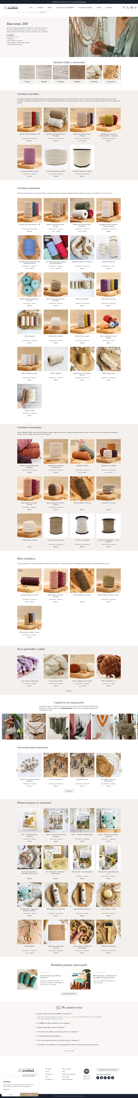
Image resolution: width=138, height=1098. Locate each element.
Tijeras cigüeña (29, 946)
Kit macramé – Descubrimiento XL (108, 872)
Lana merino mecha (56, 681)
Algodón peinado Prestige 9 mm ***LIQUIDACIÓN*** (29, 262)
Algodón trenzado (82, 465)
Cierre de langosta (56, 779)
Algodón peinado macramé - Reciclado (82, 225)
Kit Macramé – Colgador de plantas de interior (29, 910)
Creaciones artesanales (32, 12)
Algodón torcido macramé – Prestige (82, 135)
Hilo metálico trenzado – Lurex (108, 595)
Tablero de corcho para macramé (56, 947)
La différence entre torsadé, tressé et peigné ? (54, 1023)
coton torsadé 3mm (69, 1017)
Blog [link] (63, 1071)
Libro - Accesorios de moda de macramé (56, 835)
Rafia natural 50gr (108, 373)
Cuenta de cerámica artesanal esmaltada (29, 780)
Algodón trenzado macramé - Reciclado (29, 466)
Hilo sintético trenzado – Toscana (29, 503)
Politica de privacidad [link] (68, 1074)
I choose (10, 1094)
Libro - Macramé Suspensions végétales (108, 835)
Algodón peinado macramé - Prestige (55, 225)
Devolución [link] (48, 1074)
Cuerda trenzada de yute (56, 540)
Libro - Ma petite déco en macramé (29, 835)
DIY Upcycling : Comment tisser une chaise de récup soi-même (105, 977)
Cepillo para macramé (108, 946)
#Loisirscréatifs (44, 972)
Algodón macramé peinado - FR (29, 224)
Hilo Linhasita (29, 336)
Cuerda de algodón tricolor (29, 171)
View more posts (69, 994)
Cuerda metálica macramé (29, 595)
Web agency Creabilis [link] (71, 1096)
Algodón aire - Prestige (108, 465)
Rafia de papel (29, 410)
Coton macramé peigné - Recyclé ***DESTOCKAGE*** (56, 262)
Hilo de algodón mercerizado (82, 681)
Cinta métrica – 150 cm (108, 909)
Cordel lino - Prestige (109, 503)
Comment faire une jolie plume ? (49, 1036)
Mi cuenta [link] (48, 1069)
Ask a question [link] (69, 1051)
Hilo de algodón (55, 373)
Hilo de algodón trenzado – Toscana (56, 503)
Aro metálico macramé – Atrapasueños (108, 780)
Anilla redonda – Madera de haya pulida (82, 947)
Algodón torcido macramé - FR (29, 134)
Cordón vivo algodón (82, 540)
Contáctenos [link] (49, 1079)
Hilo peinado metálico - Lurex (29, 632)
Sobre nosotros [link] (66, 1069)
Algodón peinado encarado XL (82, 262)
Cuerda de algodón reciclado (82, 171)
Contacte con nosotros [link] (108, 1070)
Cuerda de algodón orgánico (55, 171)
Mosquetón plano (82, 779)
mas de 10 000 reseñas (79, 2)
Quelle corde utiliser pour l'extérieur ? (51, 1027)
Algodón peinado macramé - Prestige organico (108, 225)
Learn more (6, 1089)
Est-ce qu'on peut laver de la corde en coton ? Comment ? (58, 1040)
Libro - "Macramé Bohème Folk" (82, 834)
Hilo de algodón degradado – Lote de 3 (29, 300)
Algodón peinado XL (108, 262)
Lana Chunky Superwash (29, 681)
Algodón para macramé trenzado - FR (56, 466)
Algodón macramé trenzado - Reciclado (55, 135)
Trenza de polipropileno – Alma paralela (108, 541)
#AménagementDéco (99, 972)
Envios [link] (47, 1071)
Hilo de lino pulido (82, 299)
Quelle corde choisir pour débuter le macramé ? (55, 1014)
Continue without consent (29, 1074)
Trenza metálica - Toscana (82, 503)
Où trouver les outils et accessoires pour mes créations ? (58, 1032)
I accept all (29, 1094)
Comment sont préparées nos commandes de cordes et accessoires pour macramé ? (68, 1045)
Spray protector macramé (82, 909)
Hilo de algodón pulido (29, 373)
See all (69, 691)
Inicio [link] (18, 12)
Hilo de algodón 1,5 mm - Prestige (108, 337)
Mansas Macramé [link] (67, 1079)
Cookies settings (80, 1096)
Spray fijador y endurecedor (56, 909)
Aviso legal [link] (65, 1077)
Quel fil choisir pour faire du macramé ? (50, 977)
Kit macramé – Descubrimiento (82, 872)
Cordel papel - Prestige (29, 540)
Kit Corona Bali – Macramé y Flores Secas (56, 872)
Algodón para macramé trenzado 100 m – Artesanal (108, 135)
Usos (23, 12)
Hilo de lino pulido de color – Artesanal (56, 300)
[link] (128, 7)
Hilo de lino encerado (108, 299)
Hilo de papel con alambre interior (82, 374)
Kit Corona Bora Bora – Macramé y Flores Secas (29, 872)
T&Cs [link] (46, 1077)
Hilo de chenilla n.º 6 (109, 681)
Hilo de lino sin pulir (56, 336)
